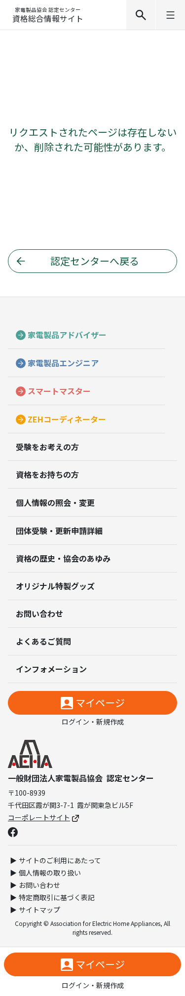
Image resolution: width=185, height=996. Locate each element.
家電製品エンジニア (63, 363)
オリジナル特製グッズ (55, 586)
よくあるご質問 (43, 641)
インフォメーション (51, 669)
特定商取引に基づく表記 (57, 897)
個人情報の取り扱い (50, 873)
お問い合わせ (39, 613)
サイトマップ (39, 910)
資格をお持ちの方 (47, 474)
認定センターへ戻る (94, 261)
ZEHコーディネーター (67, 419)
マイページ (100, 702)
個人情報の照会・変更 (55, 502)
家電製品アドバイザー (67, 335)
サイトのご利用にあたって (60, 860)
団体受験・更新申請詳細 (59, 530)
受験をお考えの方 (47, 447)
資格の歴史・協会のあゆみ (63, 558)
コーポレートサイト (39, 817)
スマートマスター (59, 391)
